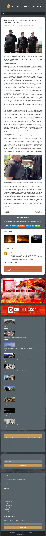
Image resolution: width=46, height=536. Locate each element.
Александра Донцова (26, 25)
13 (23, 443)
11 (12, 443)
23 (39, 445)
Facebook (5, 53)
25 (12, 447)
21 (28, 445)
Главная (6, 503)
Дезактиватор (14, 252)
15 (34, 443)
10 (6, 443)
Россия (6, 492)
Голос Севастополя (25, 532)
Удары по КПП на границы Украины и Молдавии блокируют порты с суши (9, 245)
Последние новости (8, 505)
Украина (18, 25)
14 (28, 443)
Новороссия (7, 497)
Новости (14, 25)
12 (17, 443)
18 (12, 445)
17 (6, 445)
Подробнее (6, 328)
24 (6, 447)
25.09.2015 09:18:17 (7, 25)
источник (5, 207)
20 (23, 445)
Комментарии (7, 511)
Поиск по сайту (7, 509)
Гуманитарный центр (8, 501)
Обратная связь (7, 513)
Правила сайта (7, 507)
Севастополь (7, 495)
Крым (6, 494)
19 (17, 445)
